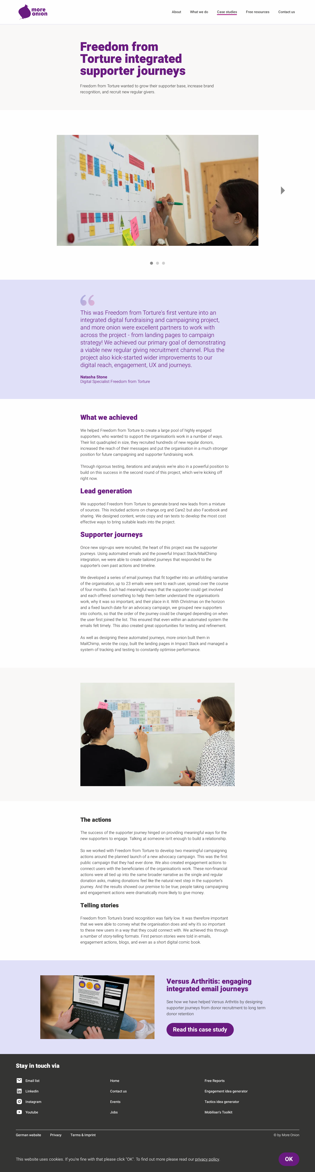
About (176, 12)
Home (114, 1080)
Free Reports (215, 1080)
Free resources (257, 12)
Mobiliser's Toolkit (218, 1112)
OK (289, 1159)
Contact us (286, 12)
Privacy (56, 1135)
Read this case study (200, 1029)
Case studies (227, 12)
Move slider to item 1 (151, 263)
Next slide (282, 190)
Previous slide (32, 190)
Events (115, 1101)
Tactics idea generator (222, 1101)
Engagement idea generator (226, 1091)
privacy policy (207, 1159)
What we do (199, 12)
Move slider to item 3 (163, 263)
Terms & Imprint (83, 1135)
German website (28, 1135)
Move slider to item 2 (157, 263)
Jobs (114, 1112)
